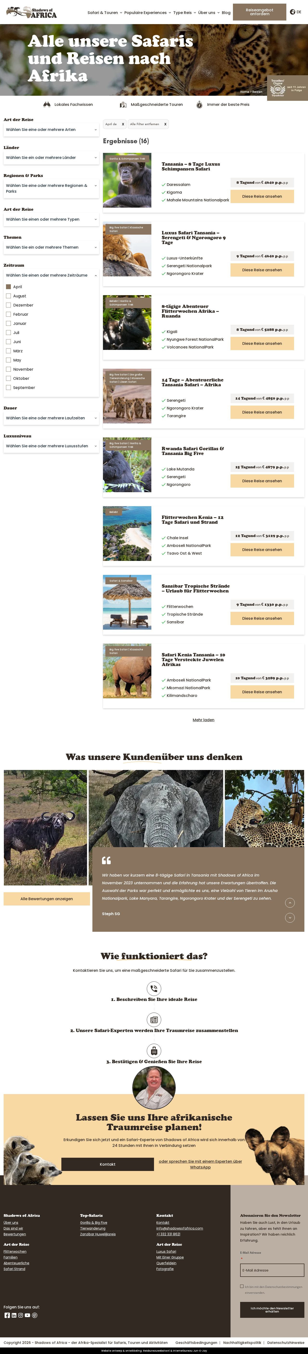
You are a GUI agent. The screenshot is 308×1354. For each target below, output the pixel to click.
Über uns (206, 12)
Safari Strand (14, 1268)
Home (244, 92)
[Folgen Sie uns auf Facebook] (7, 1316)
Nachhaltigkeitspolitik (242, 1342)
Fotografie (165, 1268)
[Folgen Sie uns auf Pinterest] (34, 1316)
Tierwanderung (92, 1228)
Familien (11, 1257)
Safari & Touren (103, 12)
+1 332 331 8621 (168, 1234)
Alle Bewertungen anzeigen (46, 899)
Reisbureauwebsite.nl (156, 1351)
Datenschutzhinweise (285, 1342)
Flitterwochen (15, 1251)
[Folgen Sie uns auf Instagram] (20, 1316)
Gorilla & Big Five (93, 1222)
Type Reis (182, 12)
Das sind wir (13, 1228)
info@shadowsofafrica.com (179, 1228)
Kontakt (108, 1164)
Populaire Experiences (145, 12)
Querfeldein (166, 1263)
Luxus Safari (166, 1251)
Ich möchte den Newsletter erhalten (272, 1310)
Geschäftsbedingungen (196, 1342)
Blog (226, 12)
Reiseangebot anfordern (259, 12)
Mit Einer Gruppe (170, 1257)
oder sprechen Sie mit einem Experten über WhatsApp (200, 1164)
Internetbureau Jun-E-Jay (190, 1351)
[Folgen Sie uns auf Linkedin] (14, 1316)
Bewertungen (15, 1234)
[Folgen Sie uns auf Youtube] (27, 1316)
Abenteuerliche (16, 1263)
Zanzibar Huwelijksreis (98, 1234)
